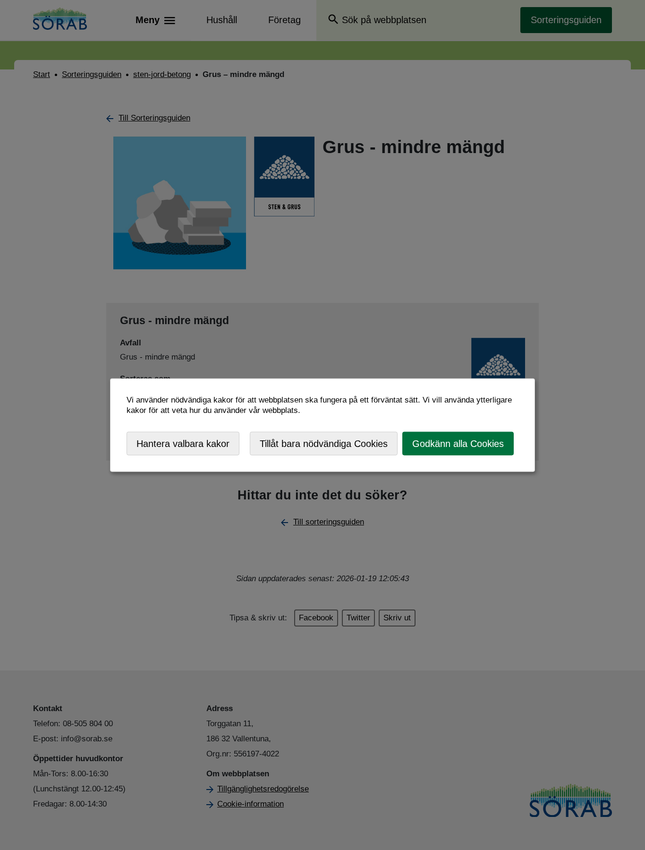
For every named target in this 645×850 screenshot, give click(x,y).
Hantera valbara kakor (182, 443)
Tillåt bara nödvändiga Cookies (324, 443)
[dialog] (322, 425)
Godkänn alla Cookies (458, 443)
